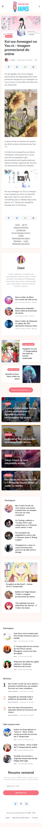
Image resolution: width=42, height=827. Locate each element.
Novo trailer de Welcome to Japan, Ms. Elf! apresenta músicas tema (26, 323)
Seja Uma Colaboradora (20, 818)
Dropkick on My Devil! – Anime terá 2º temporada (19, 585)
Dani (13, 60)
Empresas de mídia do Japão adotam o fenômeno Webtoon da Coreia (26, 664)
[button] (21, 178)
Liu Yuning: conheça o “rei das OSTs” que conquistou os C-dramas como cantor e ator (26, 523)
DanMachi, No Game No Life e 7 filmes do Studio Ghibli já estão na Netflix (21, 482)
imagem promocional (21, 227)
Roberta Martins (13, 691)
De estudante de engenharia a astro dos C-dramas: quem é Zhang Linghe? (26, 536)
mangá (21, 236)
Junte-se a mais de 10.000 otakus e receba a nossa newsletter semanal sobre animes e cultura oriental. (21, 778)
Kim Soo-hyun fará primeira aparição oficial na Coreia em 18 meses (22, 709)
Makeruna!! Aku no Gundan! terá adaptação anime (20, 440)
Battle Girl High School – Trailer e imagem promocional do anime (26, 594)
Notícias (9, 36)
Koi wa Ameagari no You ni (21, 233)
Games (8, 404)
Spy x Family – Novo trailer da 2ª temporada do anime (26, 746)
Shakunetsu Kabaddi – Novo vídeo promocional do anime (26, 310)
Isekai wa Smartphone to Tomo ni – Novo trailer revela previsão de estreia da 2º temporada (25, 733)
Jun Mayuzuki (21, 230)
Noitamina (17, 241)
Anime (17, 225)
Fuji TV (24, 225)
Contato (35, 818)
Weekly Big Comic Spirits (21, 244)
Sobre (8, 818)
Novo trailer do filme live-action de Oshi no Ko (26, 298)
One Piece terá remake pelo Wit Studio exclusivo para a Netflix (26, 635)
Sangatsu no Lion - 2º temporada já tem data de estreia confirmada (29, 353)
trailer (26, 241)
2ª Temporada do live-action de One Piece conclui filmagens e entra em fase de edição (26, 650)
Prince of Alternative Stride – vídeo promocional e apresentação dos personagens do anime (20, 413)
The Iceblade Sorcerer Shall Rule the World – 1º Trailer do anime (26, 605)
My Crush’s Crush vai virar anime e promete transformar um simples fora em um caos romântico (26, 510)
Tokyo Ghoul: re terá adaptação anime (16, 462)
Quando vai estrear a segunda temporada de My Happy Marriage (25, 758)
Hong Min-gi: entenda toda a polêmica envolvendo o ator (20, 698)
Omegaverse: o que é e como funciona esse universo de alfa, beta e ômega (25, 548)
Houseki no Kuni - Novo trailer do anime (12, 376)
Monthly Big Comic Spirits (21, 238)
